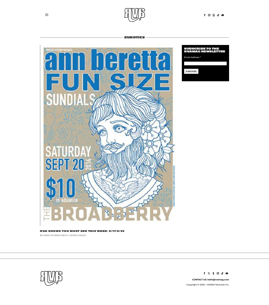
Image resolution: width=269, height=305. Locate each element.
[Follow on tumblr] (213, 273)
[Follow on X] (209, 273)
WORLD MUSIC (78, 235)
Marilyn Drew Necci (55, 235)
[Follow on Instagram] (209, 15)
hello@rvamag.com (218, 279)
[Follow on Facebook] (204, 15)
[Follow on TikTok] (218, 15)
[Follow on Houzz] (213, 15)
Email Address (192, 57)
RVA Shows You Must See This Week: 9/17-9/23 (82, 231)
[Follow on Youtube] (222, 15)
